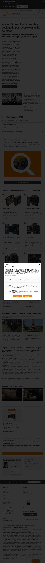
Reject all (17, 296)
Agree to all (27, 296)
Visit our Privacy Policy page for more (12, 275)
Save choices (22, 298)
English (6, 264)
